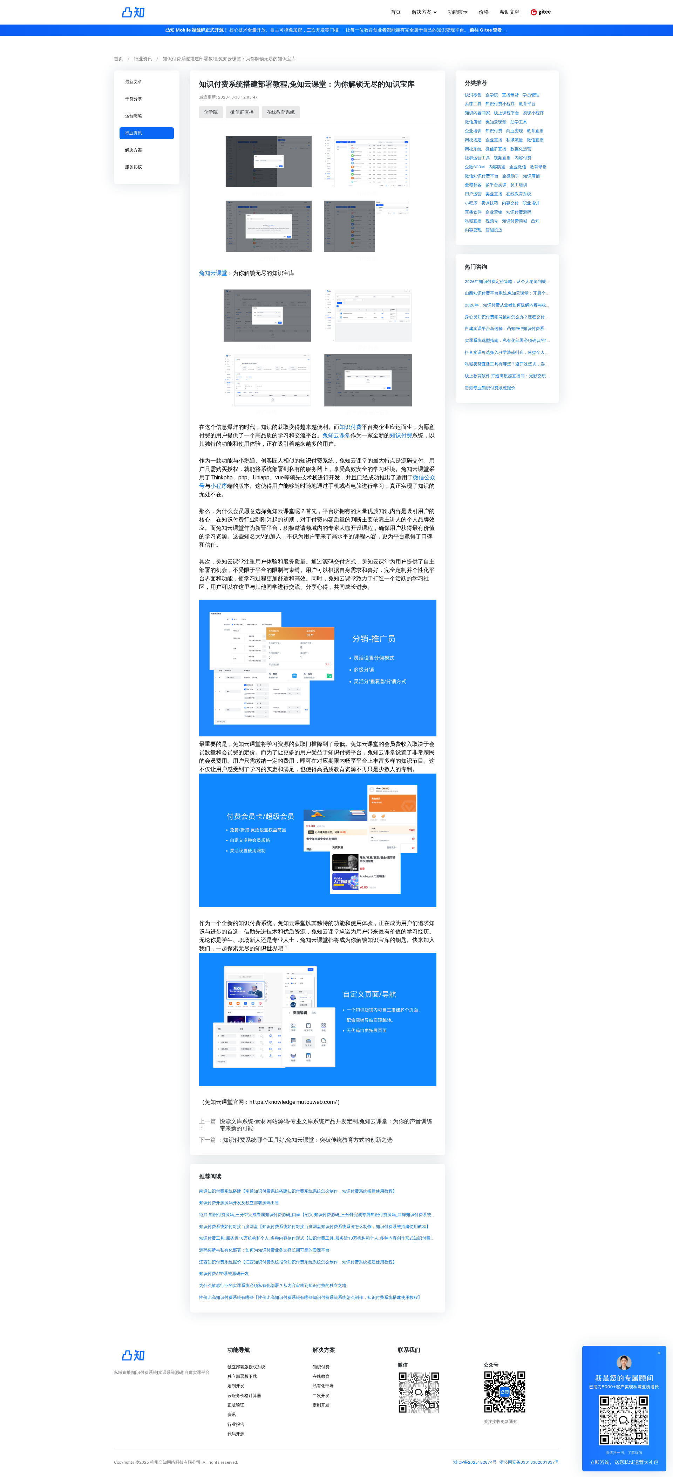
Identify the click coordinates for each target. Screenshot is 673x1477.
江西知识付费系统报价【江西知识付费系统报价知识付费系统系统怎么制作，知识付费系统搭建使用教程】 (297, 1262)
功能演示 (458, 12)
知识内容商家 (477, 112)
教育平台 (527, 103)
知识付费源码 (518, 212)
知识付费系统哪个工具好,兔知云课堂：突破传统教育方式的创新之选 (307, 1140)
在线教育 (321, 1376)
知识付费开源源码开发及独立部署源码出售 (239, 1203)
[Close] (659, 1352)
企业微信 (517, 166)
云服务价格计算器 (244, 1395)
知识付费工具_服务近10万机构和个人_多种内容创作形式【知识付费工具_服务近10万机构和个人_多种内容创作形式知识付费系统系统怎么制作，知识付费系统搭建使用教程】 (361, 1238)
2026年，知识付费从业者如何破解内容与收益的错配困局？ (520, 305)
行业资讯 (143, 58)
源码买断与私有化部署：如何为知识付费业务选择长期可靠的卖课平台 (264, 1250)
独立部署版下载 (242, 1376)
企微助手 (510, 176)
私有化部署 (323, 1385)
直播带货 (510, 95)
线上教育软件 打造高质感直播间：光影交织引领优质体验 (518, 375)
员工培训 (518, 184)
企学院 (211, 112)
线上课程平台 (506, 112)
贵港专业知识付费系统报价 (490, 387)
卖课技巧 (489, 203)
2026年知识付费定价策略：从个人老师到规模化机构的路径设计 (524, 281)
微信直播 (535, 139)
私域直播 (473, 220)
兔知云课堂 (213, 273)
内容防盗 (497, 166)
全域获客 (473, 184)
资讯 (231, 1414)
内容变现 (473, 230)
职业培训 (531, 203)
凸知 (535, 220)
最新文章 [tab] (133, 81)
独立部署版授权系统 (246, 1366)
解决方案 (421, 12)
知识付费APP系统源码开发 (224, 1274)
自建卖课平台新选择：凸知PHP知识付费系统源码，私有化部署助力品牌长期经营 (540, 328)
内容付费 (523, 157)
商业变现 (514, 130)
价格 (484, 12)
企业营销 (493, 212)
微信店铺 (473, 122)
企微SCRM (475, 166)
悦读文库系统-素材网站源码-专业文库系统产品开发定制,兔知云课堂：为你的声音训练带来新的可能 (326, 1124)
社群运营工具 (477, 157)
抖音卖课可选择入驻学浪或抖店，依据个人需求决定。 (515, 352)
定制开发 (235, 1385)
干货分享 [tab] (133, 98)
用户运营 (473, 193)
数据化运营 (520, 149)
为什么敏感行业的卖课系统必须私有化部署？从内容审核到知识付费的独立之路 (272, 1285)
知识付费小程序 (500, 103)
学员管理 (531, 95)
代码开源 (235, 1433)
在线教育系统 (280, 112)
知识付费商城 (514, 220)
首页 (396, 12)
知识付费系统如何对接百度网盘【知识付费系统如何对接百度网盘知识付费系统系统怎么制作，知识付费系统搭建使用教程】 (314, 1226)
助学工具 (518, 122)
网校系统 (473, 149)
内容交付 (510, 203)
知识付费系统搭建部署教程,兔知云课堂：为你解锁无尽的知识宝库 (229, 58)
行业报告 (235, 1424)
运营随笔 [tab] (133, 115)
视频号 (491, 220)
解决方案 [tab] (133, 150)
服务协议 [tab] (133, 166)
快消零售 (473, 95)
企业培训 (473, 130)
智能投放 (493, 230)
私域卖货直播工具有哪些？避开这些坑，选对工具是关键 (517, 364)
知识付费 (350, 427)
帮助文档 (509, 12)
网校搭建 (473, 139)
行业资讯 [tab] (133, 132)
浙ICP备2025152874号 (475, 1462)
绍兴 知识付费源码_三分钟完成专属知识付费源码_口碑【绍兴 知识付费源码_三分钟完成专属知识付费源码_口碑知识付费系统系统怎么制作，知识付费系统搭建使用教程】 (357, 1214)
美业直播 (493, 193)
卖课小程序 (533, 112)
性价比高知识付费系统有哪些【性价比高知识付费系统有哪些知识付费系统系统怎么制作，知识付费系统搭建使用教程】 (310, 1297)
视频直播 (502, 157)
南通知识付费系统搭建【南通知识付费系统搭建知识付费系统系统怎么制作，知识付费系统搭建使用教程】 (297, 1191)
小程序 (218, 486)
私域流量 (514, 139)
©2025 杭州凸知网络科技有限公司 (168, 1462)
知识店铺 (531, 176)
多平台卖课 (496, 184)
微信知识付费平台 (481, 176)
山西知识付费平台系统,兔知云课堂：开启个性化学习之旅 (518, 293)
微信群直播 (242, 112)
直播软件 (473, 212)
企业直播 (493, 139)
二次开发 (321, 1395)
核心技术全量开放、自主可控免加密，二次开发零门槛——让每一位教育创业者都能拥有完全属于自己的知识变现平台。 (336, 30)
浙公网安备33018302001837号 (529, 1462)
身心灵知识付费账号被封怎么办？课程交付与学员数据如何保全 (524, 316)
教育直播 (535, 130)
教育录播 (538, 166)
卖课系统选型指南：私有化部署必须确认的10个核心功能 (518, 340)
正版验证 (235, 1405)
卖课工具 (473, 103)
